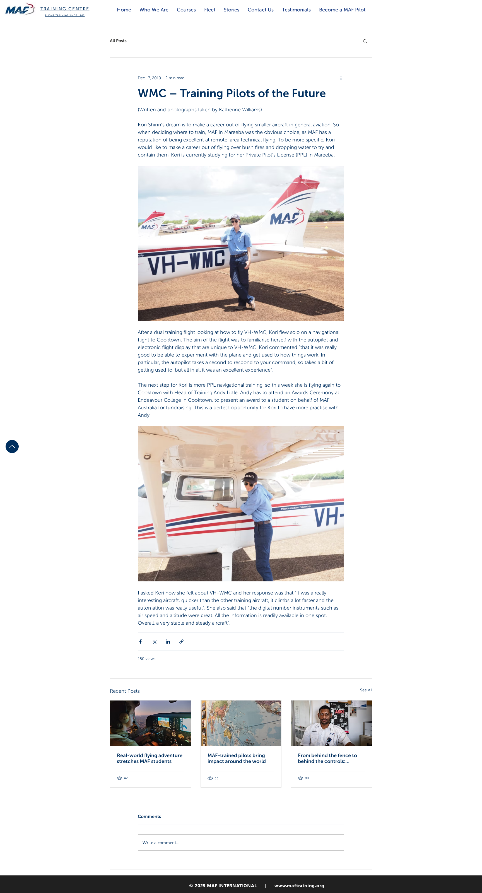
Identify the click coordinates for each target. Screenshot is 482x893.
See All (366, 690)
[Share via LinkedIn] (167, 641)
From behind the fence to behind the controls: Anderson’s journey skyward (330, 758)
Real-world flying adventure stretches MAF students (149, 758)
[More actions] (341, 77)
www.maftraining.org (299, 885)
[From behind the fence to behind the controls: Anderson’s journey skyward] (331, 723)
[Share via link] (181, 641)
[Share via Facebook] (140, 641)
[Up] (12, 446)
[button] (365, 40)
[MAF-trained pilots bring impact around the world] (241, 723)
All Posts (118, 40)
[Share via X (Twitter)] (154, 641)
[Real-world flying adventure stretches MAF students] (150, 723)
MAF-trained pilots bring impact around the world (237, 758)
